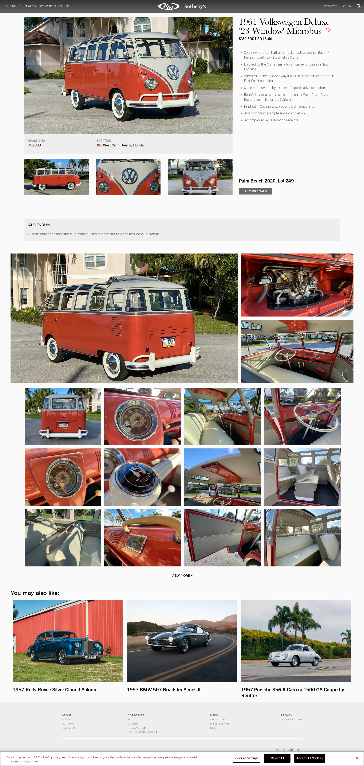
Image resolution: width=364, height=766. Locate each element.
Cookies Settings (291, 719)
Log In (346, 6)
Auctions (12, 6)
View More (181, 575)
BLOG (213, 728)
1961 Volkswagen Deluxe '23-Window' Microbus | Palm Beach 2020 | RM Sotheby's (182, 6)
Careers (133, 723)
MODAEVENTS (136, 728)
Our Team (68, 723)
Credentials (218, 719)
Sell (69, 6)
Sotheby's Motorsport (142, 732)
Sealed (30, 6)
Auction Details (256, 191)
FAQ (130, 719)
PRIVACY (286, 715)
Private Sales (51, 6)
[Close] (357, 758)
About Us (68, 719)
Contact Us (69, 728)
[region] (182, 758)
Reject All (277, 758)
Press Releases (219, 723)
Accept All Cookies (309, 758)
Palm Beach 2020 (257, 180)
